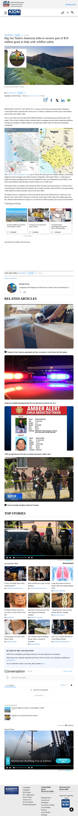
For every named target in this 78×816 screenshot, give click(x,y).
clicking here (11, 660)
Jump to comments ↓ (11, 278)
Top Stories (21, 273)
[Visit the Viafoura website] (69, 725)
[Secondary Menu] (7, 12)
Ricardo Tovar (10, 93)
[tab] (10, 685)
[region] (39, 698)
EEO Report (27, 792)
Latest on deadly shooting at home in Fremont (23, 505)
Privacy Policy (27, 797)
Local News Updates (48, 805)
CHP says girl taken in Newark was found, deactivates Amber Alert (27, 454)
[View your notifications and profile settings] (71, 685)
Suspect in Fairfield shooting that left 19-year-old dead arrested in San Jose (30, 403)
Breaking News (46, 798)
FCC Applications (28, 795)
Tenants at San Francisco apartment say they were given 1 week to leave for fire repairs (37, 352)
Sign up (70, 671)
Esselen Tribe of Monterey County (18, 174)
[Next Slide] (72, 222)
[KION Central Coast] (17, 12)
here (43, 663)
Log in (65, 671)
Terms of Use (27, 800)
